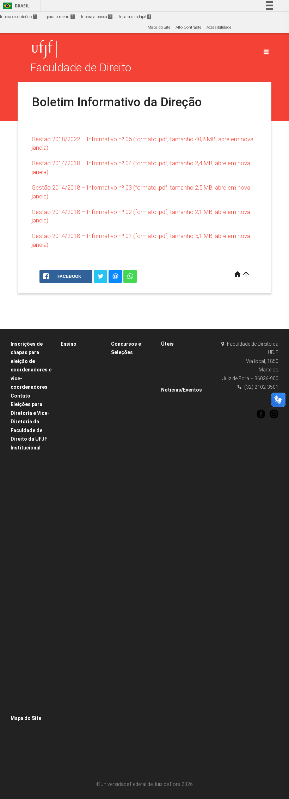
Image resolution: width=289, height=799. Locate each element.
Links (169, 381)
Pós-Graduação (78, 409)
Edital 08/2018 (127, 586)
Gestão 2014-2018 (30, 513)
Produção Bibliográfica (35, 485)
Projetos (21, 541)
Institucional (26, 448)
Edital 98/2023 (127, 549)
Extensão (72, 390)
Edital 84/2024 (127, 530)
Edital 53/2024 (127, 380)
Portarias (22, 616)
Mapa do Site (159, 27)
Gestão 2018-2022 (30, 522)
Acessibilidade (219, 27)
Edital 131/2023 (128, 389)
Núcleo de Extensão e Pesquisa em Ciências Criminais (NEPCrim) (85, 530)
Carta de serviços (30, 531)
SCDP (170, 362)
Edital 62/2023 (127, 464)
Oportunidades (77, 371)
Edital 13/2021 (127, 502)
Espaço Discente (79, 400)
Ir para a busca (96, 16)
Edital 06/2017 (127, 605)
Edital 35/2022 (127, 474)
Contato (20, 396)
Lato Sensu (74, 418)
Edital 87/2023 (127, 539)
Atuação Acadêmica (32, 466)
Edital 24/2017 (127, 595)
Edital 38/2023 (127, 511)
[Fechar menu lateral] (266, 52)
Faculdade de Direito (80, 67)
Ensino (68, 344)
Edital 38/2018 (127, 427)
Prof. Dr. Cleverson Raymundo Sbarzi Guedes (131, 698)
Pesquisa (72, 381)
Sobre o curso (76, 362)
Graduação (74, 353)
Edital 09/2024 (127, 492)
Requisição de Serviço (184, 353)
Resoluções (24, 606)
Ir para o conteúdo (18, 16)
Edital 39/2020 (127, 558)
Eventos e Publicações (84, 437)
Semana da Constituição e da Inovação (80, 455)
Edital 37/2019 (127, 418)
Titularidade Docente (134, 614)
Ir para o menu (58, 16)
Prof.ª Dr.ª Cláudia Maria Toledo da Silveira (131, 670)
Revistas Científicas (81, 764)
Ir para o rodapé (134, 16)
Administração (27, 475)
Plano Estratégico (30, 503)
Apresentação (26, 456)
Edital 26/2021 (127, 399)
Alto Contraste (188, 27)
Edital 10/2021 (127, 408)
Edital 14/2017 (127, 436)
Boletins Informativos (83, 474)
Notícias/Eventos (181, 390)
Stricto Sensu (76, 427)
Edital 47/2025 (127, 483)
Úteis (167, 344)
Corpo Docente (27, 494)
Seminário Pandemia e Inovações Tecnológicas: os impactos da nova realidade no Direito (84, 671)
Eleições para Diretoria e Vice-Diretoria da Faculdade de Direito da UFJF (30, 421)
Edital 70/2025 (127, 520)
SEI (167, 371)
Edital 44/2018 (127, 567)
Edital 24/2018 (127, 576)
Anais (69, 736)
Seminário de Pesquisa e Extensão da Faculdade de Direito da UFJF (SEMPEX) (83, 624)
